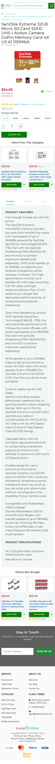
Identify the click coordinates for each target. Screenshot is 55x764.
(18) (15, 189)
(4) (42, 189)
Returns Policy (17, 738)
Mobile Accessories (10, 721)
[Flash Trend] (8, 5)
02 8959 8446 (37, 707)
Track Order (6, 684)
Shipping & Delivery (35, 738)
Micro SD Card (10, 14)
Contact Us (34, 688)
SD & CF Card (7, 704)
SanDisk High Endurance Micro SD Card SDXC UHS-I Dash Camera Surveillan (13, 175)
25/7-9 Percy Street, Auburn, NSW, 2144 (39, 701)
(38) (43, 619)
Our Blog (33, 684)
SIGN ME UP (44, 651)
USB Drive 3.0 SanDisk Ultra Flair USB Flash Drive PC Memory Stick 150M (12, 605)
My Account (7, 680)
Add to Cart (16, 135)
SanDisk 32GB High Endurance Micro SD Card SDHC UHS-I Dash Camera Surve (40, 175)
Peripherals (6, 717)
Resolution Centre (9, 688)
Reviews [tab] (44, 201)
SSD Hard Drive (8, 713)
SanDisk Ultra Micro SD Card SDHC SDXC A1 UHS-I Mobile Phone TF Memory (41, 605)
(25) (15, 619)
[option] (27, 60)
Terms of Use (20, 736)
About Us (33, 680)
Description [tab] (10, 201)
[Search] (16, 5)
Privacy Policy (34, 736)
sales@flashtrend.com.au (40, 714)
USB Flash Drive (8, 708)
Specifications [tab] (27, 201)
